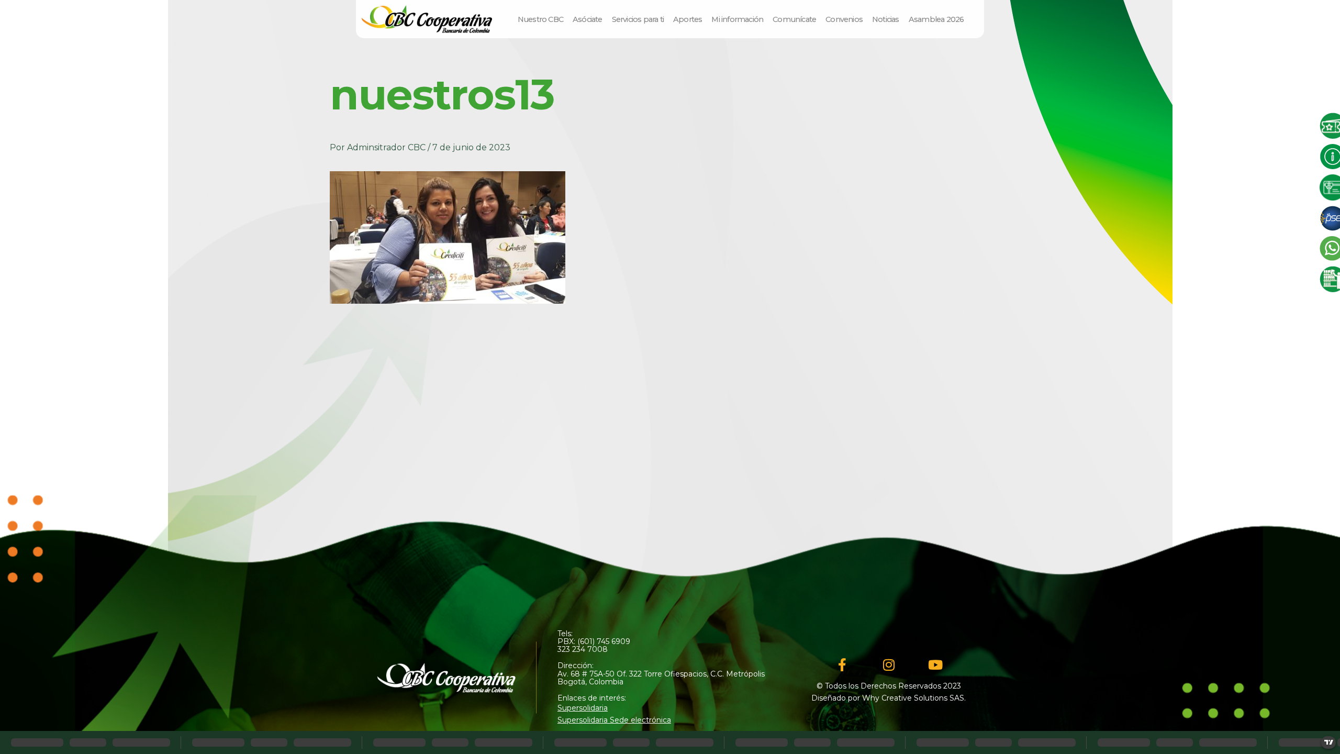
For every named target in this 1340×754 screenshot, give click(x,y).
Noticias (885, 19)
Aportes (687, 19)
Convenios (844, 19)
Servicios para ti (638, 19)
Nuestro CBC (540, 19)
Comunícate (794, 19)
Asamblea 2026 (936, 19)
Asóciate (587, 19)
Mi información (737, 19)
